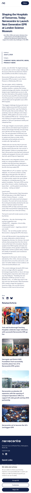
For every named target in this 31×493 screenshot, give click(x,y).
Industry (20, 60)
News (26, 60)
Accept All (15, 480)
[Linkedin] (6, 454)
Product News (9, 62)
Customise (15, 485)
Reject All (15, 489)
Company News (10, 60)
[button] (3, 298)
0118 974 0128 (6, 451)
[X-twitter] (3, 454)
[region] (15, 479)
